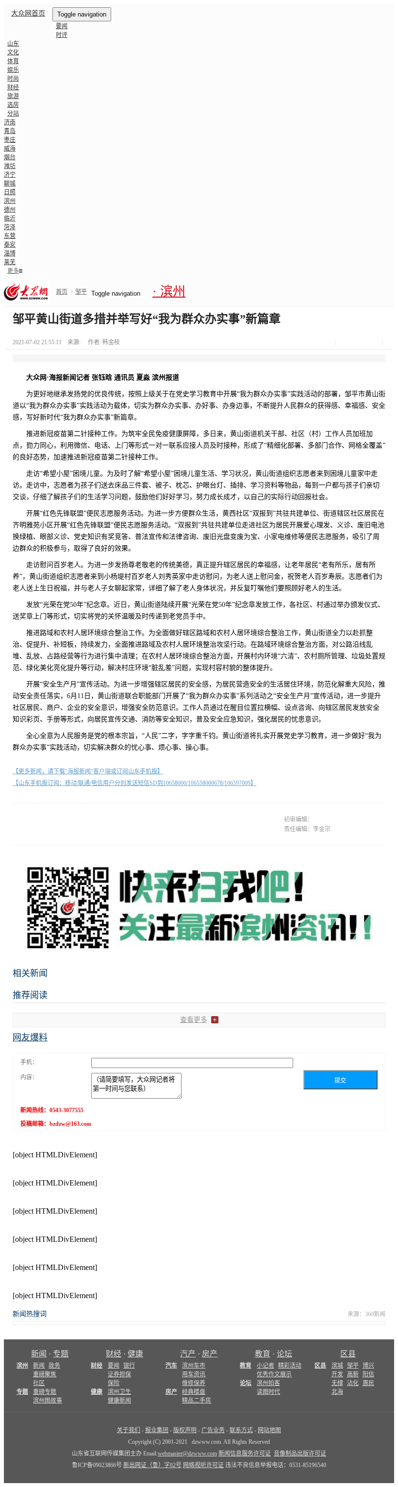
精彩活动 (289, 1365)
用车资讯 (193, 1374)
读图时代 (268, 1391)
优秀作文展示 (274, 1374)
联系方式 (241, 1430)
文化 (13, 52)
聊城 (10, 183)
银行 (129, 1365)
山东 (13, 43)
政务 (54, 1365)
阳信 (368, 1374)
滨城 (337, 1365)
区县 (348, 1354)
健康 (135, 1354)
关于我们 (128, 1430)
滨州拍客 (268, 1383)
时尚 (13, 78)
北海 (337, 1391)
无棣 (337, 1383)
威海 (10, 148)
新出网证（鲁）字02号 (152, 1465)
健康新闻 (119, 1400)
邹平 (81, 291)
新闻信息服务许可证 (244, 1453)
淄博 (10, 253)
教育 (262, 1354)
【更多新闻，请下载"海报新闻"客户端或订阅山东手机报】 (88, 771)
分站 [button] (13, 113)
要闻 (61, 26)
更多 (13, 270)
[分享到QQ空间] (364, 342)
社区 (39, 1383)
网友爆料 (30, 1037)
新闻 (39, 1354)
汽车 (171, 1365)
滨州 (10, 201)
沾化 (353, 1383)
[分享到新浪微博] (353, 342)
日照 (10, 192)
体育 (13, 61)
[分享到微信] (342, 342)
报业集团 (156, 1430)
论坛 (284, 1354)
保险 (113, 1383)
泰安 (10, 244)
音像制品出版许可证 (300, 1453)
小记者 (265, 1365)
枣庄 (10, 139)
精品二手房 (196, 1400)
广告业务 (213, 1430)
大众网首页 (28, 13)
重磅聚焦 (44, 1374)
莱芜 (10, 262)
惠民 (368, 1383)
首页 (61, 291)
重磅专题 (44, 1391)
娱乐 (13, 70)
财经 (13, 87)
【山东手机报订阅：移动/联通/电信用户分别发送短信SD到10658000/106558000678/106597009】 (134, 783)
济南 (10, 122)
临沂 (10, 218)
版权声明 (185, 1430)
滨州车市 (193, 1365)
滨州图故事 (47, 1400)
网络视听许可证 (203, 1465)
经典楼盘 (193, 1391)
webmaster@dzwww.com (187, 1453)
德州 (10, 209)
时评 (61, 35)
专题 (60, 1354)
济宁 (10, 174)
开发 (337, 1374)
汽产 (188, 1354)
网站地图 (269, 1430)
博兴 (368, 1365)
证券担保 (119, 1374)
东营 (10, 236)
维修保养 (193, 1383)
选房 (13, 104)
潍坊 (10, 166)
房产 (209, 1354)
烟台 (10, 157)
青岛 (10, 131)
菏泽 (10, 227)
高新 (353, 1374)
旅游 (13, 96)
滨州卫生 (119, 1391)
